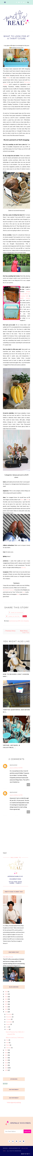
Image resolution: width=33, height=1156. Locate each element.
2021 (6, 1004)
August (8, 1024)
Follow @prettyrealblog (14, 1102)
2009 (6, 1070)
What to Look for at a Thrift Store (15, 1037)
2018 (6, 1011)
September (9, 1022)
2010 (6, 1067)
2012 (6, 1062)
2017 (6, 1050)
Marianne (13, 765)
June (7, 1029)
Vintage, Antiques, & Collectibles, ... (11, 746)
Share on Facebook (17, 612)
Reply (28, 784)
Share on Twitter (13, 616)
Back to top (25, 1153)
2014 (6, 1057)
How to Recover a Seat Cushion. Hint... (16, 675)
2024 (6, 996)
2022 (6, 1001)
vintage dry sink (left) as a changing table (25, 294)
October (8, 1019)
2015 (6, 1055)
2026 (6, 991)
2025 (6, 994)
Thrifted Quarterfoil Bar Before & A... (16, 711)
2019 (6, 1009)
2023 (6, 999)
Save (25, 616)
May (7, 1040)
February (8, 1047)
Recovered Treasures (8, 590)
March (8, 1045)
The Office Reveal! (8, 957)
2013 (6, 1060)
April (7, 1042)
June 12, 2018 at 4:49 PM (16, 768)
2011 (6, 1065)
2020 (6, 1006)
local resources (13, 621)
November (9, 1016)
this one (23, 567)
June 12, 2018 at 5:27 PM (16, 795)
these (22, 499)
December (9, 1014)
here (23, 592)
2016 (6, 1052)
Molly (8, 77)
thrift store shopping (23, 621)
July (7, 1027)
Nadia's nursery (25, 298)
